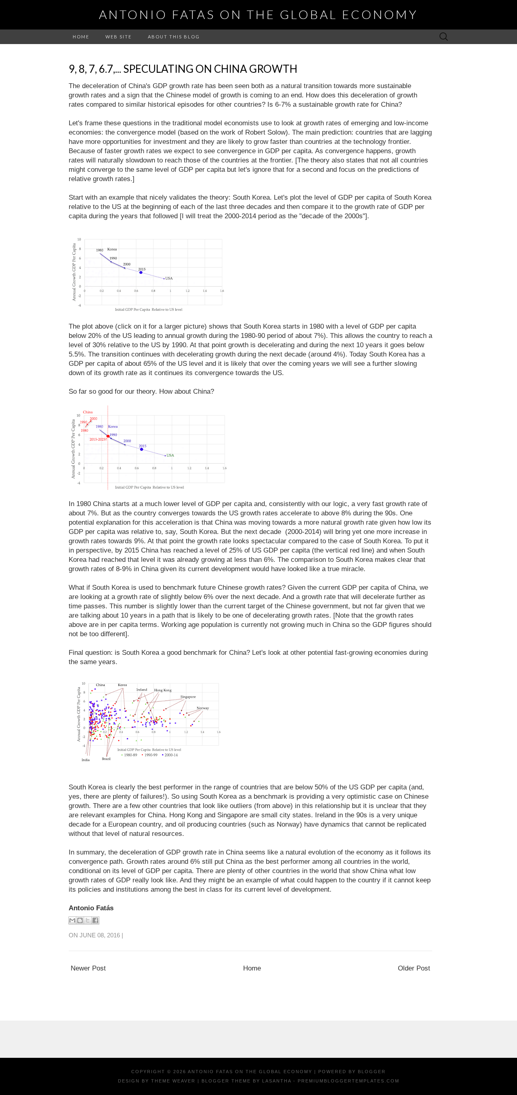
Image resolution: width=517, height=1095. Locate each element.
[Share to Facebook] (95, 920)
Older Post (414, 968)
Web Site (118, 36)
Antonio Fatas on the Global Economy (258, 14)
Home (81, 36)
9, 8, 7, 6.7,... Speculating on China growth (183, 68)
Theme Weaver (173, 1080)
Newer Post (88, 968)
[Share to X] (88, 920)
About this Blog (174, 36)
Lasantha (276, 1080)
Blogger (372, 1071)
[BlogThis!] (80, 920)
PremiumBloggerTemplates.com (348, 1080)
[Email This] (72, 920)
